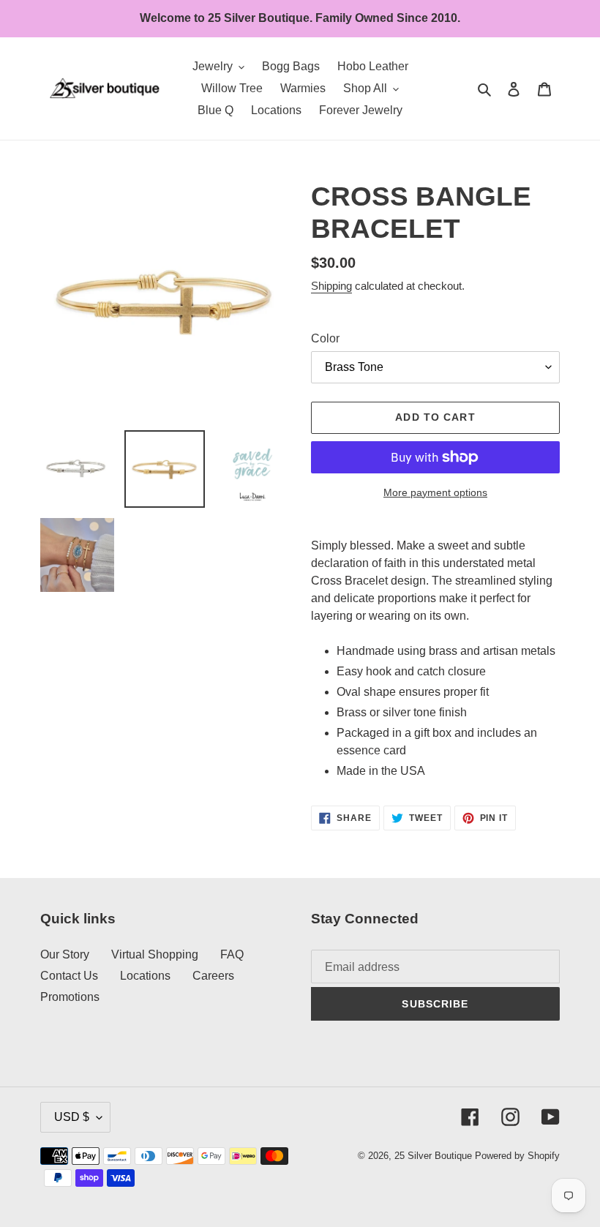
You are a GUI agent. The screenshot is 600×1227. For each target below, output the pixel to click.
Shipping (331, 285)
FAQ (232, 954)
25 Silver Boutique (433, 1155)
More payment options (435, 492)
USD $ (71, 1117)
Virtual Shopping (154, 954)
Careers (213, 975)
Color (325, 338)
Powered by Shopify (517, 1155)
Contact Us (69, 975)
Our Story (64, 954)
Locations (145, 975)
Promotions (70, 997)
